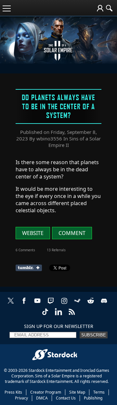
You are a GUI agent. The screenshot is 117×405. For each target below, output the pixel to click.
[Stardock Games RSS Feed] (72, 315)
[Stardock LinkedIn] (58, 315)
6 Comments (25, 250)
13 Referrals (56, 250)
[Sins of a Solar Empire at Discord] (104, 304)
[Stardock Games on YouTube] (37, 304)
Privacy (21, 398)
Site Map (77, 392)
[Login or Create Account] (100, 8)
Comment (71, 233)
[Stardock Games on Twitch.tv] (51, 304)
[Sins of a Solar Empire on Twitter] (11, 304)
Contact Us (66, 398)
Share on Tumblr (31, 268)
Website (33, 233)
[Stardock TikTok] (45, 315)
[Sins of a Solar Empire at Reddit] (91, 304)
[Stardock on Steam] (77, 304)
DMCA (42, 398)
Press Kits (13, 392)
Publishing (93, 398)
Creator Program (45, 392)
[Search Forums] (109, 8)
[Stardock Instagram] (64, 304)
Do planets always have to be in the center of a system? (58, 106)
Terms (99, 392)
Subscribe (93, 335)
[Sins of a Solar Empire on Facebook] (24, 304)
